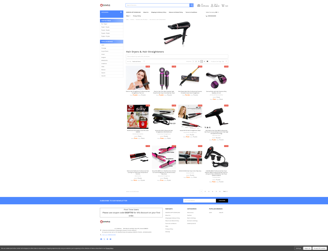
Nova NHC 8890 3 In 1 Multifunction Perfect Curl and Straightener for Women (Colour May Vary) (164, 172)
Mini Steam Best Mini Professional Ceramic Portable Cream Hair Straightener (190, 92)
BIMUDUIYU (104, 60)
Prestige (103, 48)
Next (224, 191)
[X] (104, 239)
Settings (298, 248)
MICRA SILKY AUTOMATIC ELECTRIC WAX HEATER (138, 131)
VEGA (102, 66)
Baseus (103, 69)
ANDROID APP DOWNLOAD (133, 12)
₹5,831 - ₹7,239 (105, 36)
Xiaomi (103, 73)
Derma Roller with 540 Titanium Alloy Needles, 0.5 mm (216, 92)
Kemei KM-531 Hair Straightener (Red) (190, 130)
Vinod (102, 54)
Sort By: (129, 61)
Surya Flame (104, 51)
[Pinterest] (107, 239)
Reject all (307, 248)
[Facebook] (101, 239)
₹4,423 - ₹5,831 (105, 33)
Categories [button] (104, 12)
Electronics (190, 212)
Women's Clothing (192, 221)
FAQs (127, 16)
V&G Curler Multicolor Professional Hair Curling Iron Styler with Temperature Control (138, 172)
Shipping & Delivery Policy (158, 12)
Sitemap (167, 231)
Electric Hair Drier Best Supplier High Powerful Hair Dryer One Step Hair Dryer (164, 92)
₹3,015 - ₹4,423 (105, 30)
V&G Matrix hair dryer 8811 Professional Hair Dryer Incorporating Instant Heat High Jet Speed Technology (216, 132)
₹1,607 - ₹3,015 (105, 27)
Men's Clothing (191, 218)
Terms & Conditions (191, 12)
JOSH (102, 45)
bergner (103, 57)
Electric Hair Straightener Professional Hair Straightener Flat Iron (138, 92)
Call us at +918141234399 (109, 235)
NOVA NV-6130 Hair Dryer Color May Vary (190, 171)
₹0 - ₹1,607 (104, 24)
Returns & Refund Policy (176, 12)
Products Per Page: (216, 61)
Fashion (189, 215)
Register (217, 6)
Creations (104, 63)
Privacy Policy (137, 16)
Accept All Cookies (319, 248)
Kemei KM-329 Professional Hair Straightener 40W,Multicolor (164, 131)
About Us (145, 12)
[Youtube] (110, 239)
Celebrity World (191, 223)
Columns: (189, 61)
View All (103, 76)
